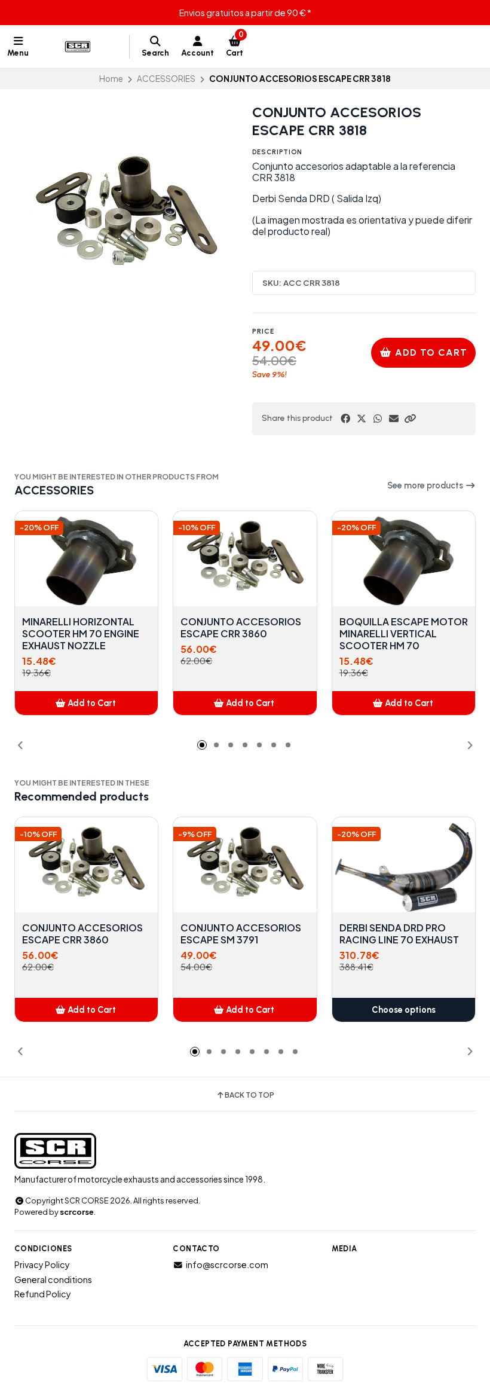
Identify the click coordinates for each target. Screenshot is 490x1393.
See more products (426, 485)
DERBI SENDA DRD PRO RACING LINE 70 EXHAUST (399, 934)
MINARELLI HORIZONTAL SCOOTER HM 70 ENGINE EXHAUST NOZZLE (80, 634)
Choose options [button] (404, 1009)
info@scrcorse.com (227, 1264)
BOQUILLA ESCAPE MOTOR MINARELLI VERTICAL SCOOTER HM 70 (403, 634)
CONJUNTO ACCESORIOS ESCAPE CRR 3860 (240, 628)
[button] (410, 418)
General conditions (53, 1279)
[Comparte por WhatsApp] (378, 418)
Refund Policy (42, 1294)
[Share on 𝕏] (362, 418)
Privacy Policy (42, 1264)
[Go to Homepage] (79, 47)
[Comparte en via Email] (394, 418)
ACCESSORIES (166, 79)
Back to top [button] (249, 1095)
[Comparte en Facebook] (345, 418)
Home (111, 79)
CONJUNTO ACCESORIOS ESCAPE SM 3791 (240, 934)
